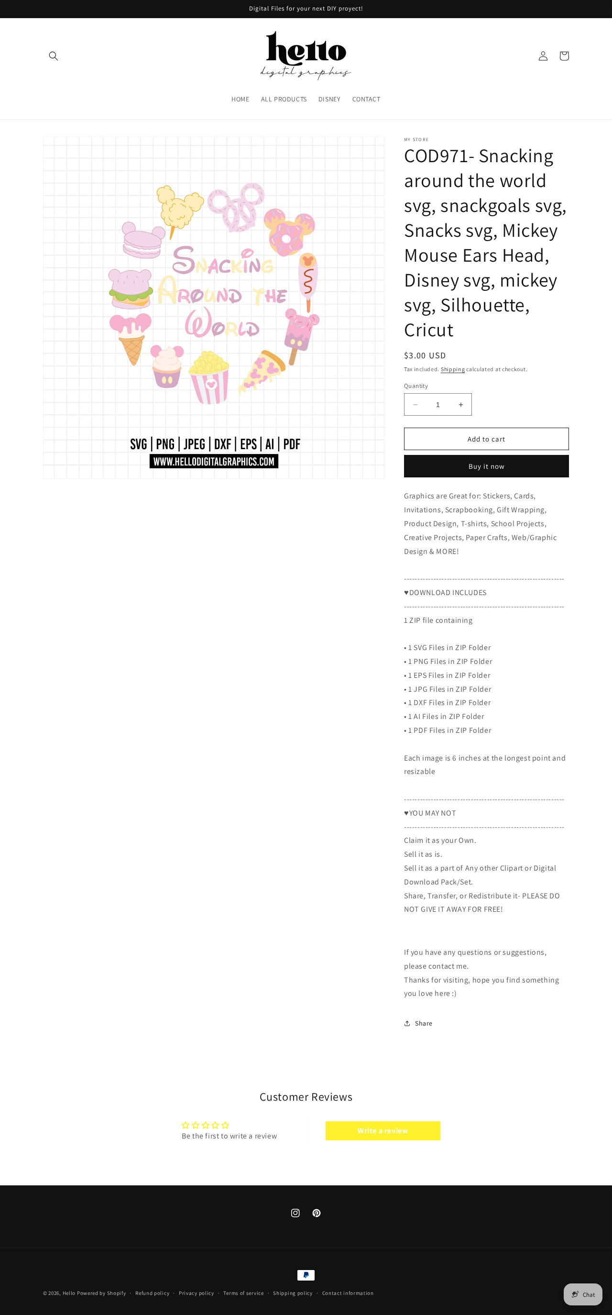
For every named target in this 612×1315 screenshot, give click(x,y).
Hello (69, 1293)
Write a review (383, 1131)
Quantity (416, 386)
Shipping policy (293, 1293)
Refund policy (152, 1293)
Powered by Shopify (101, 1293)
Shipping (453, 369)
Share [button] (424, 1023)
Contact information (348, 1293)
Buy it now (487, 466)
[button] (53, 55)
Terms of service (243, 1293)
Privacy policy (196, 1293)
